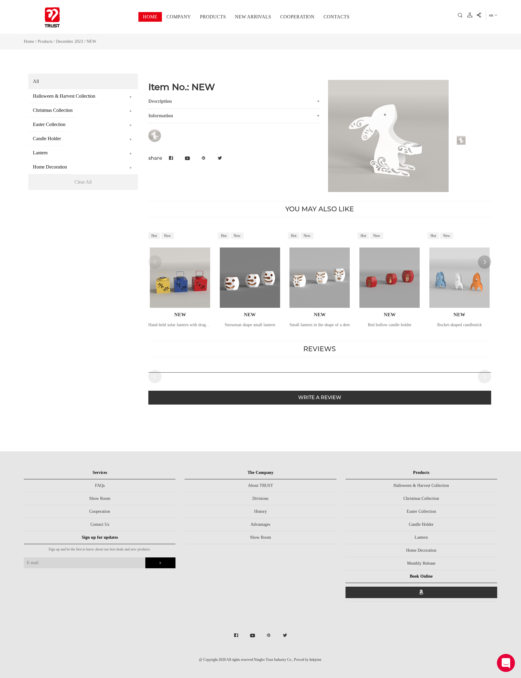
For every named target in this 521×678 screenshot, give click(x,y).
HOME (150, 16)
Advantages (260, 524)
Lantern (421, 537)
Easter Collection (421, 511)
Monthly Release (421, 563)
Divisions (260, 498)
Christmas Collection (421, 498)
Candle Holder (421, 524)
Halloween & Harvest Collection (421, 485)
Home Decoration (421, 550)
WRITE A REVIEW (319, 397)
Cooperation (99, 511)
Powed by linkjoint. (308, 660)
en (491, 15)
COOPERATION (297, 16)
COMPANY (178, 16)
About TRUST (260, 485)
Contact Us (99, 524)
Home (29, 41)
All (36, 81)
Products (45, 41)
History (260, 511)
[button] (484, 262)
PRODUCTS (213, 16)
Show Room (99, 498)
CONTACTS (336, 16)
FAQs (100, 485)
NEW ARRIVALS (253, 16)
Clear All (83, 181)
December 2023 (70, 41)
